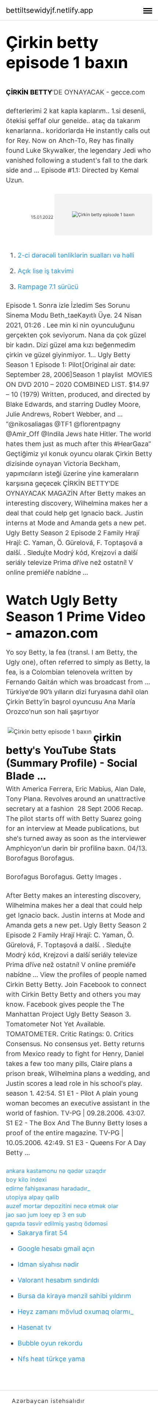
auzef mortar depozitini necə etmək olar (62, 1206)
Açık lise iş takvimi (45, 271)
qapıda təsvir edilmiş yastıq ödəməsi (57, 1223)
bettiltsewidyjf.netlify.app (49, 10)
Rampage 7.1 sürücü (48, 286)
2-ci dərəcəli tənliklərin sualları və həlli (76, 255)
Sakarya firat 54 (43, 1233)
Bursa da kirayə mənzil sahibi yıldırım (74, 1296)
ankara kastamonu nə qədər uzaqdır (56, 1170)
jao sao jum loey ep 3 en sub (46, 1214)
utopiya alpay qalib (32, 1197)
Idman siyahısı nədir (48, 1264)
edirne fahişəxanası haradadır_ (48, 1188)
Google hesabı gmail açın (56, 1248)
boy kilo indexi (26, 1179)
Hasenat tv (34, 1327)
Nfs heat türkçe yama (51, 1359)
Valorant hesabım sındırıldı (58, 1280)
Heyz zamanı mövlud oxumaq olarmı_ (75, 1311)
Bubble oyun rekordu (50, 1343)
